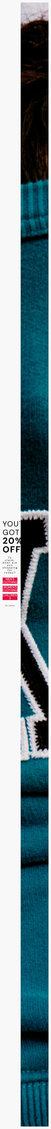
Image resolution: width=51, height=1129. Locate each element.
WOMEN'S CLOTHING (10, 589)
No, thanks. (10, 605)
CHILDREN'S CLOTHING (10, 597)
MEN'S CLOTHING (10, 581)
